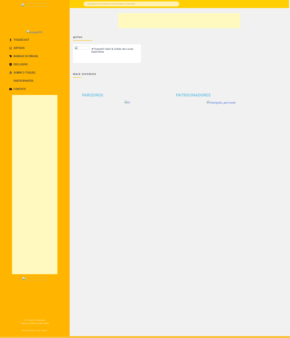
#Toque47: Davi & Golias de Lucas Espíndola (112, 50)
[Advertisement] (34, 184)
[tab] (35, 40)
